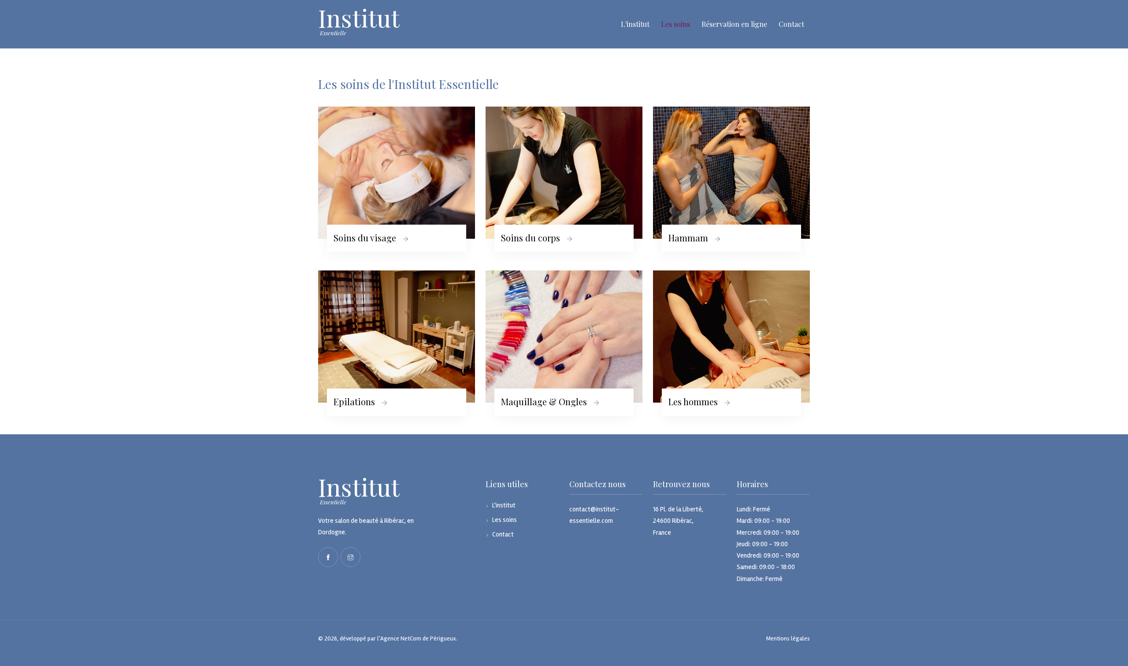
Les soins (675, 24)
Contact (791, 24)
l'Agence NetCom (399, 638)
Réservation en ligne (734, 24)
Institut (359, 487)
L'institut (635, 24)
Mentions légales (788, 638)
